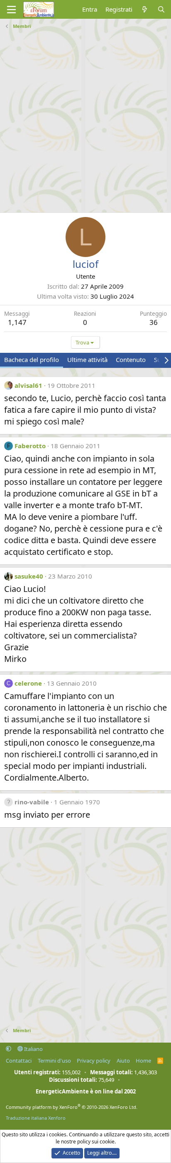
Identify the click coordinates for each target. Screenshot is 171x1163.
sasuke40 (29, 576)
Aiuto (123, 1060)
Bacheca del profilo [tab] (31, 359)
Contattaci (19, 1060)
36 (153, 322)
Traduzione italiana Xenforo (36, 1118)
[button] (8, 1048)
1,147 (17, 322)
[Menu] (11, 9)
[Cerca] (161, 9)
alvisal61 (28, 385)
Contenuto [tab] (131, 359)
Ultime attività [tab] (87, 359)
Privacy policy (93, 1060)
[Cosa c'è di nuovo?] (145, 9)
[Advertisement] (85, 118)
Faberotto (30, 446)
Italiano (33, 1049)
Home (143, 1060)
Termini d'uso (54, 1060)
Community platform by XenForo (71, 1107)
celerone (28, 683)
